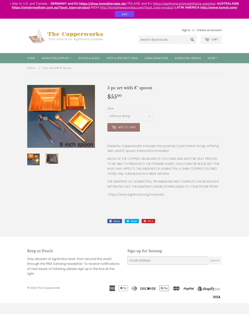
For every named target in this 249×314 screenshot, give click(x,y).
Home (31, 58)
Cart (214, 39)
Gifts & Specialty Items (122, 58)
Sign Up (214, 260)
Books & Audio (89, 58)
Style (110, 108)
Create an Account (209, 30)
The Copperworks (48, 288)
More (211, 58)
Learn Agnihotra (156, 58)
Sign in (186, 30)
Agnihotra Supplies (55, 58)
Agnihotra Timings (188, 58)
